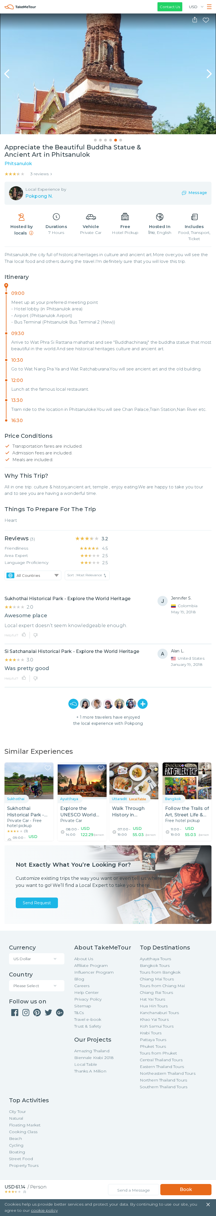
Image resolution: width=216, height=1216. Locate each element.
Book (186, 1189)
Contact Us (170, 6)
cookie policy (44, 1210)
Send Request (37, 902)
